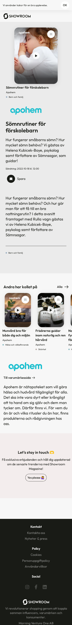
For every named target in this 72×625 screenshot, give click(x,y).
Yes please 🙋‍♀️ (36, 477)
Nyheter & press (36, 539)
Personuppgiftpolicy (36, 561)
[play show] (36, 55)
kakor (20, 5)
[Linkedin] (44, 587)
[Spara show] (51, 34)
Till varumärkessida (17, 378)
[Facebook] (36, 587)
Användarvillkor (36, 566)
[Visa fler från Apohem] (24, 33)
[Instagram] (27, 587)
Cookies (36, 555)
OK (65, 5)
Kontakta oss (36, 533)
